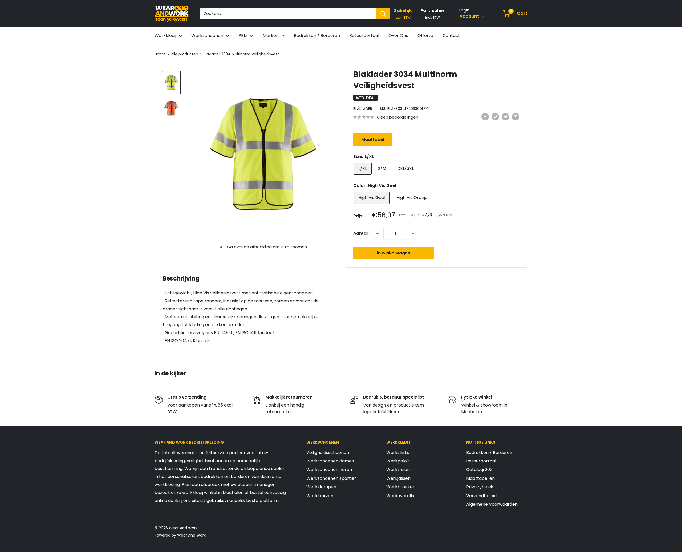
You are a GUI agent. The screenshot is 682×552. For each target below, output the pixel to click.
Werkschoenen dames (330, 461)
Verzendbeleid (481, 496)
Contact (451, 36)
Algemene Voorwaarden (492, 504)
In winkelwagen (393, 253)
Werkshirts (397, 452)
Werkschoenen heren (329, 469)
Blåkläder (362, 108)
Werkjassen (398, 478)
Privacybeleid (480, 487)
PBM (242, 36)
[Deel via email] (515, 117)
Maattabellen (480, 478)
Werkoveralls (400, 496)
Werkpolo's (398, 461)
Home (160, 54)
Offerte (425, 36)
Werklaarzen (319, 496)
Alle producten (184, 54)
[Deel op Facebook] (485, 117)
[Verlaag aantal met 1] (377, 233)
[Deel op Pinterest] (495, 117)
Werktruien (398, 469)
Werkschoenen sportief (331, 478)
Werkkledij (165, 36)
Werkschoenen (207, 36)
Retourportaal (364, 36)
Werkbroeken (400, 487)
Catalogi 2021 (480, 469)
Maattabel (372, 139)
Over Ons (398, 36)
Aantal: (361, 233)
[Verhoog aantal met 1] (413, 233)
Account (469, 16)
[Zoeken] (383, 13)
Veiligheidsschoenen (327, 452)
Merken (271, 36)
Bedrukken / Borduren (317, 36)
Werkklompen (321, 487)
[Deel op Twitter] (505, 117)
